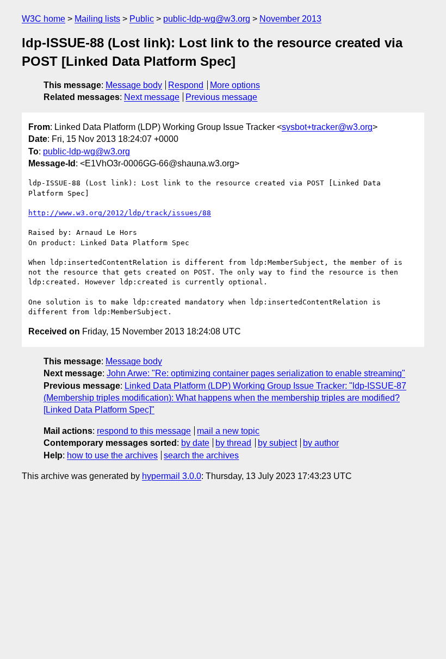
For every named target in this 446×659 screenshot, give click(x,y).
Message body (134, 85)
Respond (185, 85)
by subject (277, 442)
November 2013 (290, 18)
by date (195, 442)
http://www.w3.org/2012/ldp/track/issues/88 (119, 213)
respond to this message (144, 431)
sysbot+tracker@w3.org (327, 127)
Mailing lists (97, 18)
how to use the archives (112, 455)
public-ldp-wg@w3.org (206, 18)
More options (235, 85)
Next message (151, 97)
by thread (233, 442)
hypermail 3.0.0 (171, 476)
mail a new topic (228, 431)
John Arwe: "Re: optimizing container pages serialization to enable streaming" (256, 373)
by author (321, 442)
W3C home (43, 18)
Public (141, 18)
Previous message (221, 97)
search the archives (201, 455)
